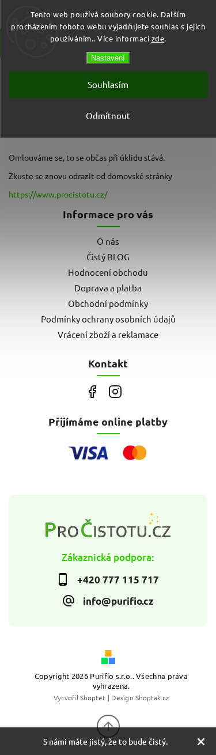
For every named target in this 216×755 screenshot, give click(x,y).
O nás (108, 241)
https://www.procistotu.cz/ (58, 194)
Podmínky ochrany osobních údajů (108, 318)
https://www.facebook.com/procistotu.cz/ (92, 392)
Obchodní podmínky (108, 303)
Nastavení (108, 58)
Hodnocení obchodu (108, 272)
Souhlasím (108, 84)
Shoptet (92, 697)
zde (158, 38)
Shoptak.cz (152, 697)
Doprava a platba (108, 287)
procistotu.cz (115, 392)
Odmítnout (108, 115)
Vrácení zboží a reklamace (108, 334)
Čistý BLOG (108, 256)
